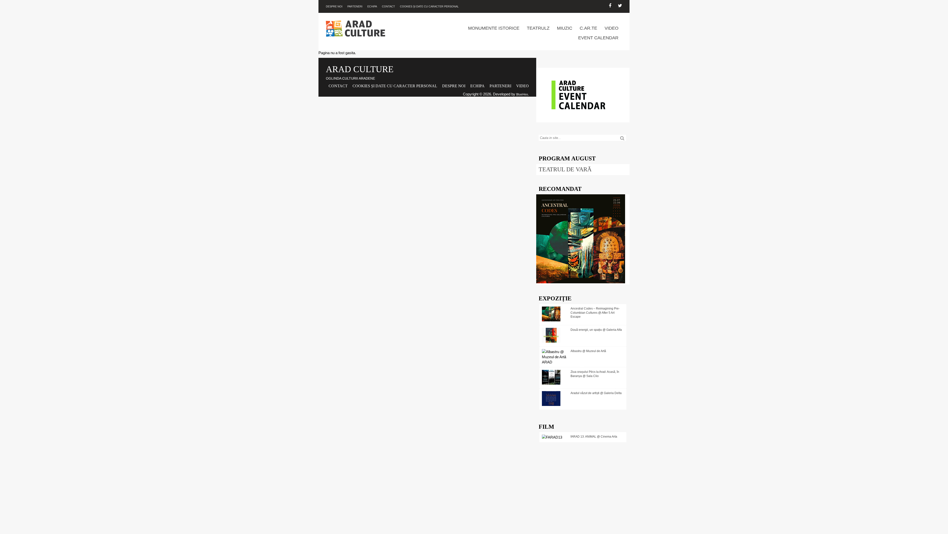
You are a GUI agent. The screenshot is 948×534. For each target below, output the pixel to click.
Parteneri (354, 6)
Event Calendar (598, 37)
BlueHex (522, 94)
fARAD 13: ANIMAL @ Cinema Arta (594, 436)
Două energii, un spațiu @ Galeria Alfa (596, 330)
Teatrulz (538, 28)
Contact (388, 6)
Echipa (372, 6)
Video (611, 28)
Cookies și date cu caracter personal (429, 6)
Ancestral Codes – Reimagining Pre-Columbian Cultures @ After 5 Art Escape (595, 313)
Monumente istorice (493, 28)
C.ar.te (588, 28)
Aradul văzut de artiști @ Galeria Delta (596, 393)
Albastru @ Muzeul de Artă (588, 351)
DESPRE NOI (334, 6)
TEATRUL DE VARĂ (565, 169)
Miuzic (564, 28)
